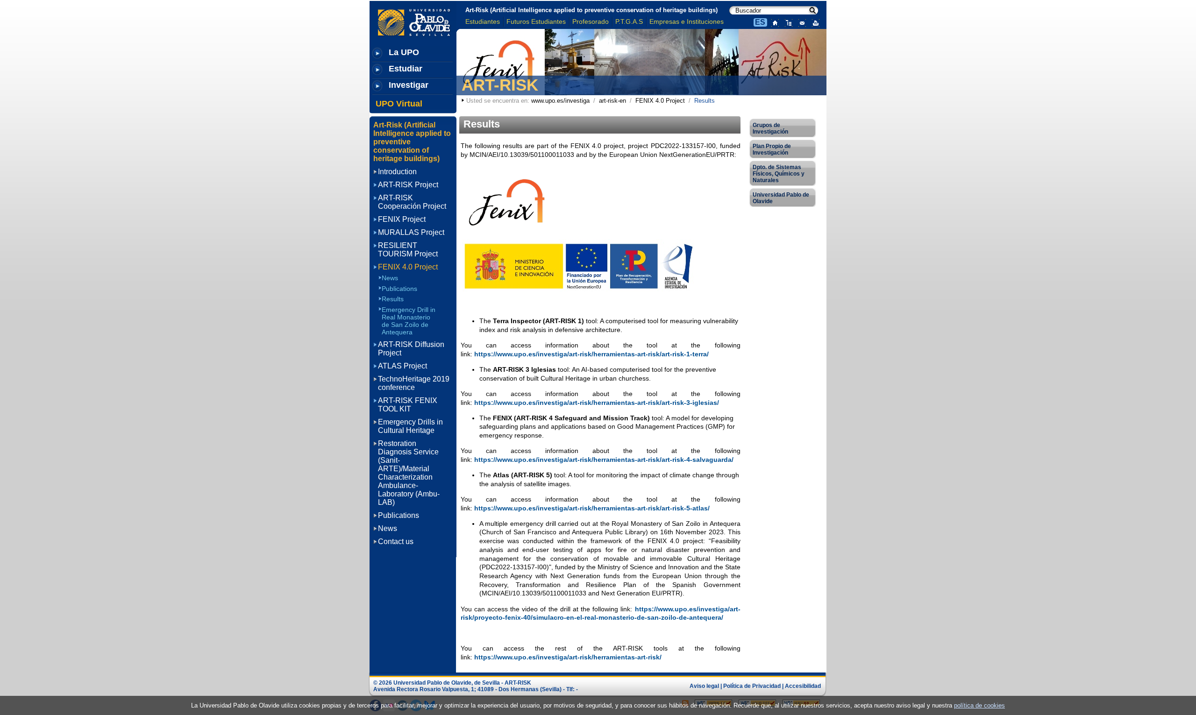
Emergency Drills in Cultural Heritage (410, 426)
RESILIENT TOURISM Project (408, 249)
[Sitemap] (786, 22)
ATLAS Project (402, 366)
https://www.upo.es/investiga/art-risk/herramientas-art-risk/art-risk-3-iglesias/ (596, 402)
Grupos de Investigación (770, 128)
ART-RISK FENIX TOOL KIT (407, 404)
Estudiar (405, 68)
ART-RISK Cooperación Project (412, 202)
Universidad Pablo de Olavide (781, 198)
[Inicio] (773, 22)
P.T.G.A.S (629, 21)
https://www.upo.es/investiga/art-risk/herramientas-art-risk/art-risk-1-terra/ (591, 354)
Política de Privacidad (752, 686)
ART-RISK (500, 85)
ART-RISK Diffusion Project (411, 348)
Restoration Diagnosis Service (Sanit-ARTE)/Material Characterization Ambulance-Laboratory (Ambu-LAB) (409, 472)
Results (393, 299)
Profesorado (590, 21)
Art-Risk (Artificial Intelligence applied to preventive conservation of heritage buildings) (591, 10)
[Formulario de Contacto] (800, 22)
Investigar (408, 85)
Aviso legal (704, 686)
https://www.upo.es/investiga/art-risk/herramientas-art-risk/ (568, 657)
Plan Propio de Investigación (772, 149)
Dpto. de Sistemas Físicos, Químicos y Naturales (778, 174)
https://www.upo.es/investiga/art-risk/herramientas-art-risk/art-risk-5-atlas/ (592, 508)
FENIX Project (402, 219)
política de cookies (979, 705)
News (390, 278)
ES (760, 22)
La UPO (404, 52)
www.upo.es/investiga (560, 100)
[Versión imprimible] (813, 22)
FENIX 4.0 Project (660, 100)
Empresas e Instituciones (686, 21)
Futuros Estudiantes (536, 21)
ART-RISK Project (408, 185)
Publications (399, 288)
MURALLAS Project (411, 232)
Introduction (397, 172)
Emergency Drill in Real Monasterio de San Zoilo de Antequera (408, 320)
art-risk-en (612, 100)
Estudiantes (482, 21)
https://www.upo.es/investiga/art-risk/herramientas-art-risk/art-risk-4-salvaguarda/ (603, 459)
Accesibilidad (803, 686)
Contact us (395, 541)
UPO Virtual (399, 103)
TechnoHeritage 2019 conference (413, 383)
